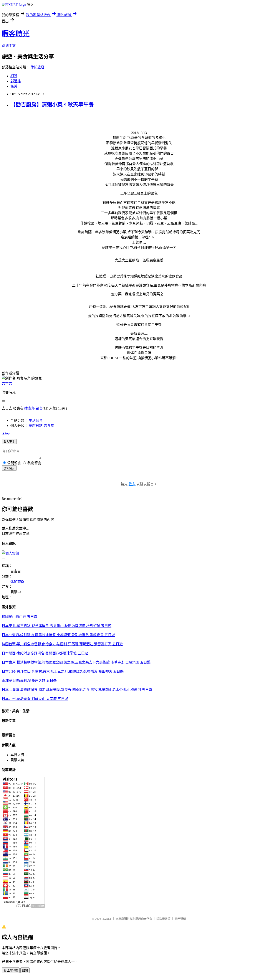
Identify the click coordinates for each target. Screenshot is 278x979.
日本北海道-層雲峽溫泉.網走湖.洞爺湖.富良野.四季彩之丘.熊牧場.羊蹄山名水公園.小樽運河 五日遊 (77, 690)
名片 (13, 86)
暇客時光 (16, 34)
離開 (25, 970)
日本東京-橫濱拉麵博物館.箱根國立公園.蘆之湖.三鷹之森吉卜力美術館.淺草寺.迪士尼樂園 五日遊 (76, 662)
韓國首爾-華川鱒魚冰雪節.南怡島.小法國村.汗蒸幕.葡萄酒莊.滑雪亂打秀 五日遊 (62, 644)
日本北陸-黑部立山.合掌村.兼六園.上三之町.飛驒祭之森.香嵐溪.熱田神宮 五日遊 (63, 671)
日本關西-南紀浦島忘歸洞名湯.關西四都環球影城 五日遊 (45, 653)
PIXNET (106, 918)
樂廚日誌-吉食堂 (42, 426)
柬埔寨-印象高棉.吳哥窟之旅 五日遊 (29, 680)
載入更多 (9, 441)
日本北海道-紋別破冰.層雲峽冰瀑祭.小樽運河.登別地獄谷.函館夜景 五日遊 (58, 635)
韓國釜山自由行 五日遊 (19, 617)
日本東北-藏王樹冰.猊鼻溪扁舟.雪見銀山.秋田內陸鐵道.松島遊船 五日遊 (56, 626)
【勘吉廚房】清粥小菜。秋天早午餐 (52, 104)
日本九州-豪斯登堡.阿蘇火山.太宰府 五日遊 (35, 699)
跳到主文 (9, 46)
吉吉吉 (7, 383)
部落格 (15, 81)
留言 (39, 408)
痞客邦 (29, 408)
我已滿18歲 (10, 970)
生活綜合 (36, 420)
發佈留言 (9, 468)
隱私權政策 (163, 918)
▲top (6, 433)
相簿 (13, 76)
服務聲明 (180, 918)
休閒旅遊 (37, 67)
